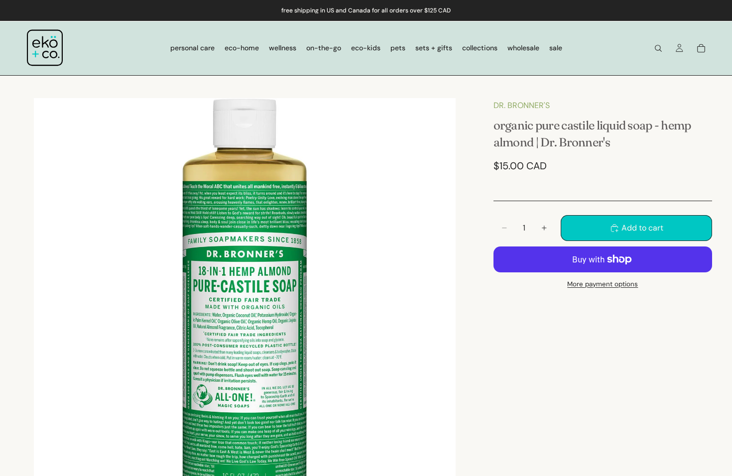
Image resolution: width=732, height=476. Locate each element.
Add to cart (642, 228)
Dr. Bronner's (521, 105)
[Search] (658, 48)
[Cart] (701, 48)
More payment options (602, 284)
